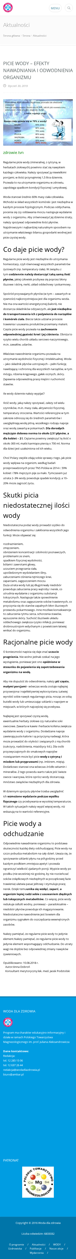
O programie (16, 1244)
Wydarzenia (37, 1253)
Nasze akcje (56, 1248)
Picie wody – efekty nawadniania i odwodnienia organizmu (38, 70)
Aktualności (38, 1244)
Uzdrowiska (15, 1248)
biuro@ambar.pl (13, 1074)
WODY (57, 1244)
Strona (26, 35)
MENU (55, 8)
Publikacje (36, 1248)
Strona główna (11, 35)
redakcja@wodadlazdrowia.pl (21, 1070)
